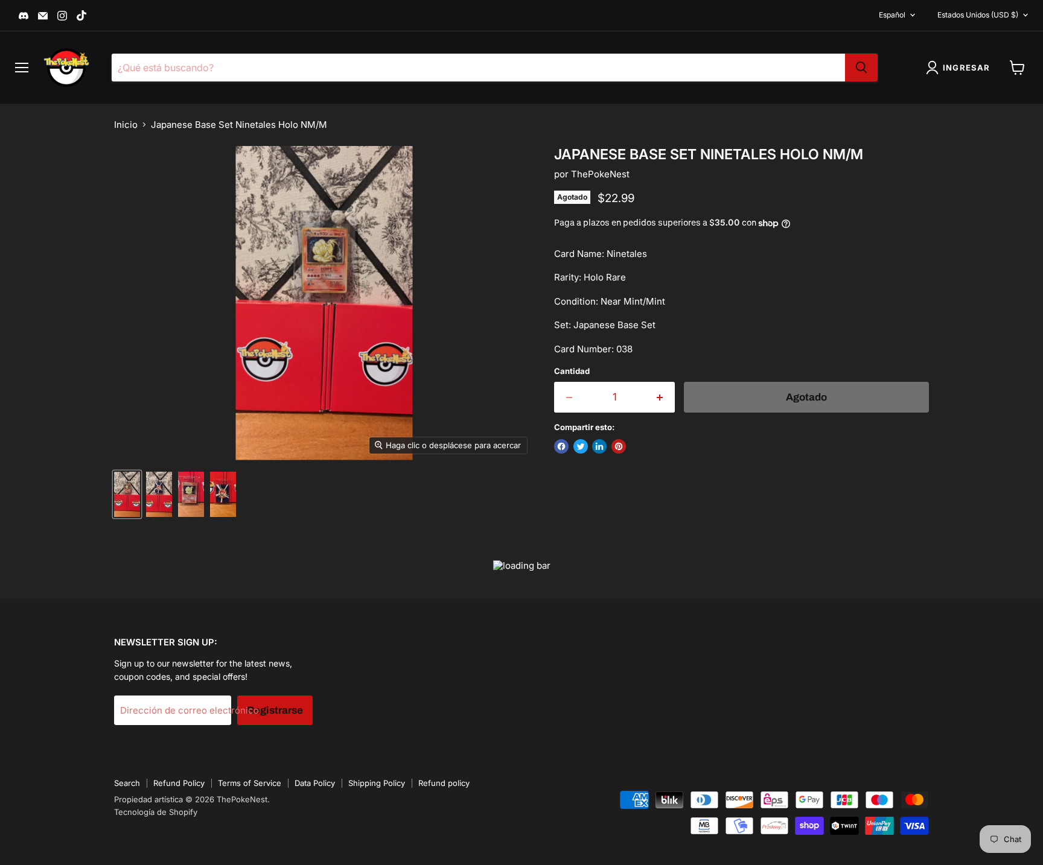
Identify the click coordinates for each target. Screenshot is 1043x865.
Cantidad (572, 371)
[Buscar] (861, 67)
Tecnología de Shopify (155, 812)
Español (892, 14)
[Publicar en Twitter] (580, 446)
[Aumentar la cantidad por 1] (660, 397)
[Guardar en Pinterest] (618, 446)
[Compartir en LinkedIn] (599, 446)
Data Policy (315, 783)
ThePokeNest (600, 174)
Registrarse (275, 710)
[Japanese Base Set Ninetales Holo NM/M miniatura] (127, 494)
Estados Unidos (977, 14)
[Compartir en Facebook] (561, 446)
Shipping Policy (376, 783)
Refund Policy (179, 783)
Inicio (126, 124)
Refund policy (444, 783)
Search (127, 783)
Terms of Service (249, 783)
